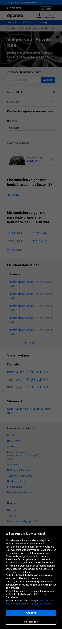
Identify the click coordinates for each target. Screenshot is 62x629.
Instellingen (31, 621)
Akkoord (31, 612)
